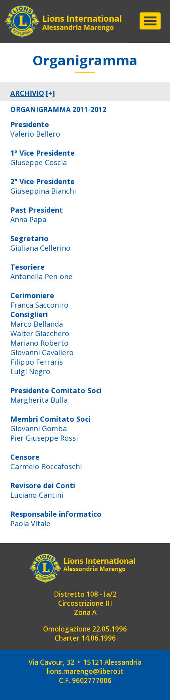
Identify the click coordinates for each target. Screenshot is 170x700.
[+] (32, 93)
